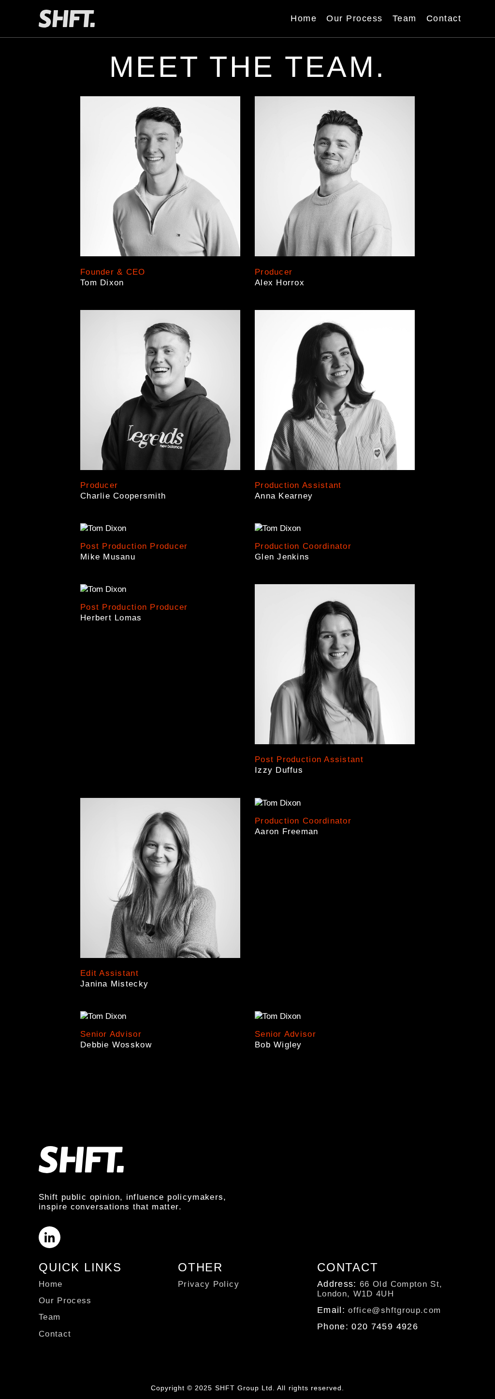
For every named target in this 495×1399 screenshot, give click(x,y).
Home (304, 18)
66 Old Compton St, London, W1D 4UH (379, 1289)
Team (405, 18)
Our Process (354, 18)
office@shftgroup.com (394, 1310)
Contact (444, 18)
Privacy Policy (208, 1284)
